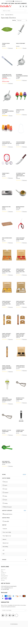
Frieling (5, 503)
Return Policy (4, 578)
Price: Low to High (7, 532)
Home (2, 14)
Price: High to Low (7, 535)
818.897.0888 (9, 1)
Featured (5, 528)
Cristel (5, 489)
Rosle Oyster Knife (20, 43)
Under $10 (6, 521)
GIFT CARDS (5, 3)
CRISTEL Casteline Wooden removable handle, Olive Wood (6, 367)
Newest (5, 539)
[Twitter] (13, 615)
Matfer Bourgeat (8, 506)
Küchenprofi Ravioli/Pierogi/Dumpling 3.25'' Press (8, 111)
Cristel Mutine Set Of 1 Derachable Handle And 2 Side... (6, 270)
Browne (6, 481)
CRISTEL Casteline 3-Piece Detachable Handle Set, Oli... (6, 335)
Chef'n (5, 485)
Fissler (5, 499)
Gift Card (3, 574)
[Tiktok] (16, 615)
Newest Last (6, 543)
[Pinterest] (9, 615)
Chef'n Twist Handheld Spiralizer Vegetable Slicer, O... (7, 399)
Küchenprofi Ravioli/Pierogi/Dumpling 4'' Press (22, 76)
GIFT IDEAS (11, 3)
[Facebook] (6, 615)
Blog (2, 571)
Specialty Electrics (8, 514)
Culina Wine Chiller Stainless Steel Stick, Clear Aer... (7, 76)
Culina (5, 496)
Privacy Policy (4, 577)
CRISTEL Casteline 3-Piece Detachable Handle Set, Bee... (20, 335)
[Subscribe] (25, 610)
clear (25, 510)
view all (24, 474)
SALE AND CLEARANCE (20, 3)
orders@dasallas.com (18, 1)
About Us (3, 569)
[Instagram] (2, 615)
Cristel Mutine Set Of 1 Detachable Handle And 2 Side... (20, 302)
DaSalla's (16, 624)
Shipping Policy (4, 575)
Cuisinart (6, 492)
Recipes (3, 580)
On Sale (4, 559)
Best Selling (6, 546)
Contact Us (3, 572)
